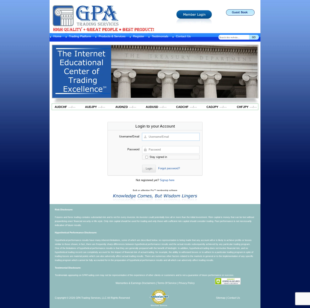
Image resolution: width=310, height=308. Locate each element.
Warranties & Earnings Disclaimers (135, 283)
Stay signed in (158, 157)
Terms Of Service (167, 283)
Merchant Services (159, 305)
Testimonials (160, 36)
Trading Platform (80, 36)
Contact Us (183, 36)
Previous (116, 70)
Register (138, 36)
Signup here (167, 180)
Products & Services (112, 36)
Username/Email (129, 136)
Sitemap (220, 297)
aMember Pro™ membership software (159, 190)
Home (57, 36)
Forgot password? (169, 168)
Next (252, 70)
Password (133, 149)
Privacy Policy (187, 283)
